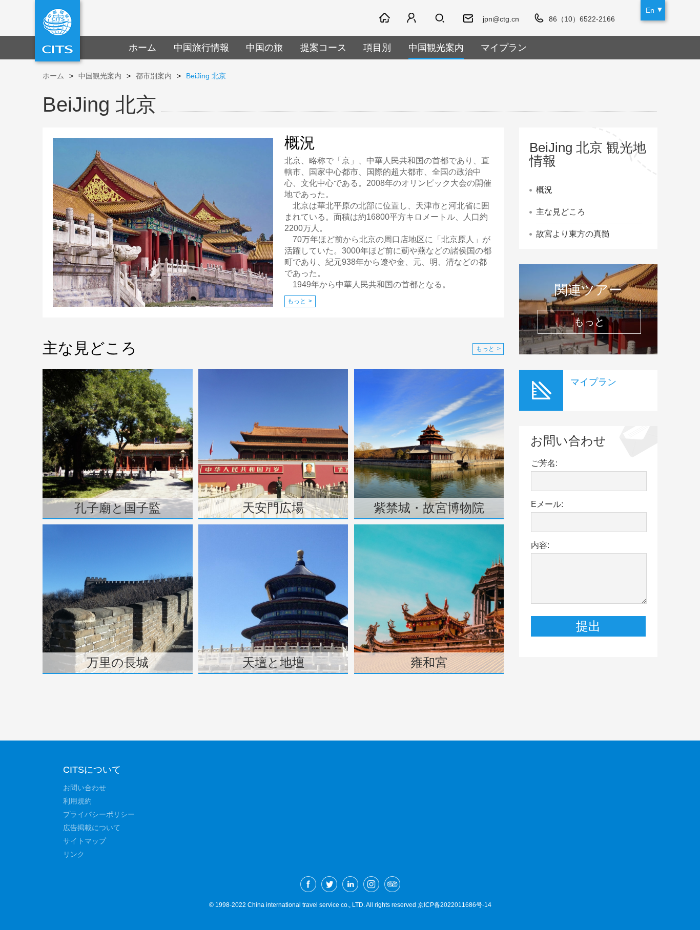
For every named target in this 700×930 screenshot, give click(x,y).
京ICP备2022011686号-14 (454, 904)
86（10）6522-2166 (582, 19)
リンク (74, 854)
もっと (299, 301)
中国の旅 (264, 48)
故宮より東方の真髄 (573, 233)
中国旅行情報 (201, 48)
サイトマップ (84, 841)
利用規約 (77, 801)
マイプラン (504, 48)
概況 (544, 189)
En (650, 10)
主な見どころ (560, 211)
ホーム (142, 48)
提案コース (323, 48)
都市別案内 (154, 76)
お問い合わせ (84, 788)
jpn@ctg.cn (501, 19)
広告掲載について (91, 827)
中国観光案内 (436, 48)
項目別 (377, 48)
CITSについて (92, 770)
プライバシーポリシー (99, 814)
